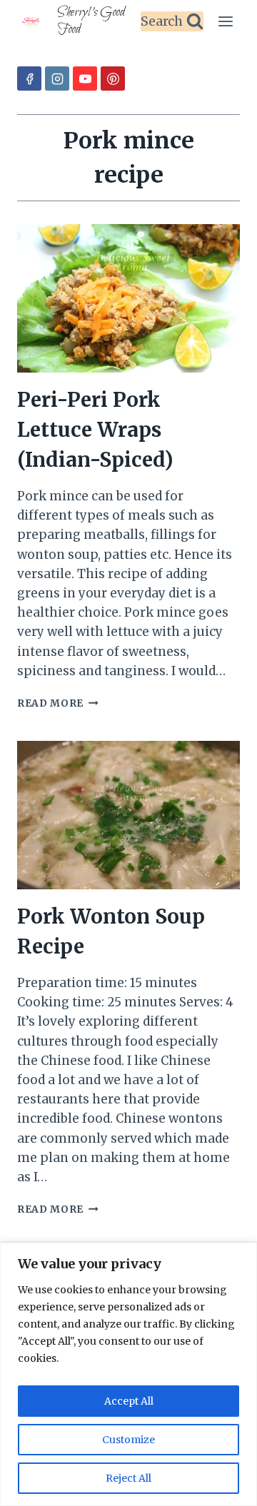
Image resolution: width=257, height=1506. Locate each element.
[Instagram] (57, 78)
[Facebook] (29, 78)
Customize (128, 1439)
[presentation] (128, 298)
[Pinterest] (113, 78)
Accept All (128, 1401)
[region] (128, 1374)
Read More (58, 703)
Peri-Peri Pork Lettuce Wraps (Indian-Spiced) (95, 429)
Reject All (128, 1478)
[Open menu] (225, 21)
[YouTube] (85, 78)
